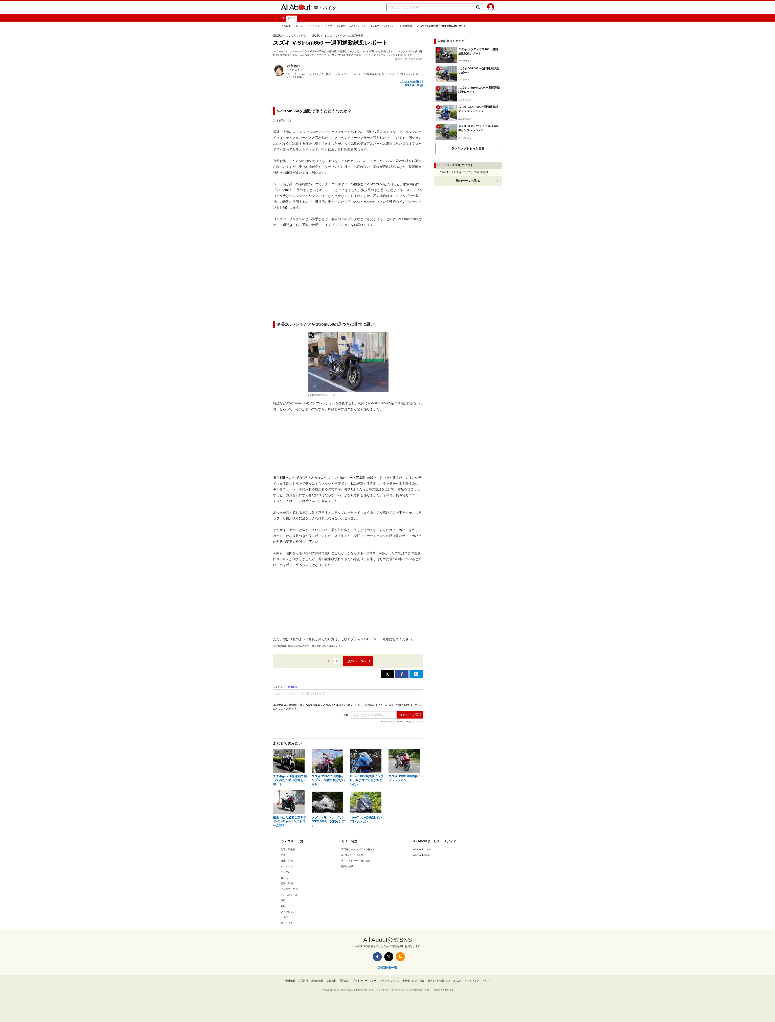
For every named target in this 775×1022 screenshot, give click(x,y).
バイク (291, 18)
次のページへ (357, 661)
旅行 (283, 900)
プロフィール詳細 (409, 81)
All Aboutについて (389, 980)
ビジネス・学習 (289, 889)
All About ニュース (423, 849)
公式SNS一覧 (387, 967)
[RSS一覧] (400, 956)
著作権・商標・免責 (413, 980)
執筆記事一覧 (412, 85)
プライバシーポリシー (364, 980)
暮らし (284, 877)
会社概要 (290, 980)
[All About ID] (490, 7)
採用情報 (303, 980)
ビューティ (287, 866)
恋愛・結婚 (287, 883)
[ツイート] (387, 674)
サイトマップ (472, 980)
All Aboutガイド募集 (352, 855)
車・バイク (325, 7)
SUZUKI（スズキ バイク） (351, 25)
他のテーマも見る (468, 180)
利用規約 (344, 980)
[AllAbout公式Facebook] (377, 956)
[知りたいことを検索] (478, 7)
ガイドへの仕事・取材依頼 (355, 860)
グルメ (284, 917)
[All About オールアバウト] (296, 8)
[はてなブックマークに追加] (416, 674)
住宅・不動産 (288, 849)
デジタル (285, 872)
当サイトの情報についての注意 (444, 980)
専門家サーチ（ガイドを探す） (358, 849)
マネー (284, 855)
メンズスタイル (289, 894)
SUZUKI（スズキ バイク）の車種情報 (391, 25)
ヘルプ (486, 980)
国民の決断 (347, 866)
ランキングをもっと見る (468, 148)
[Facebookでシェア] (401, 674)
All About (285, 25)
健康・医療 (287, 860)
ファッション (288, 911)
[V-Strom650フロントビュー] (348, 362)
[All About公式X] (388, 956)
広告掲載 (331, 980)
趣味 (283, 906)
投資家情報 (317, 980)
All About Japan (421, 855)
